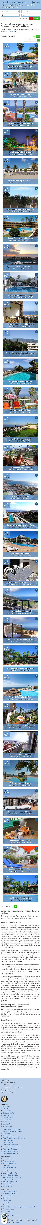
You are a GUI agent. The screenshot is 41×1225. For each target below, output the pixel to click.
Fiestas (5, 1204)
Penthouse (6, 1122)
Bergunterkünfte (8, 1113)
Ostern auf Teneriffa (9, 1179)
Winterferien (7, 1186)
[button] (30, 11)
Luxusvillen (7, 1119)
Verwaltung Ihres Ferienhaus (12, 1131)
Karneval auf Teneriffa (10, 1175)
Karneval (6, 1202)
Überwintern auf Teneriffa (11, 1147)
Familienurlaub (8, 1140)
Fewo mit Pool (8, 1117)
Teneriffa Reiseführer (10, 1191)
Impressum (18, 1222)
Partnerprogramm (9, 1161)
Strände (5, 1198)
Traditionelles (7, 1211)
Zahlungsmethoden (9, 1167)
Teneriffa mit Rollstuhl (10, 1144)
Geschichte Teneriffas (10, 1215)
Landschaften (7, 1200)
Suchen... (36, 18)
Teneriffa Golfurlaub (10, 1149)
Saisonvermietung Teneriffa (12, 1136)
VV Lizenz (6, 1134)
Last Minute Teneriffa (10, 1173)
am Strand (6, 1106)
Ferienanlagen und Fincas (11, 1151)
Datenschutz (7, 1165)
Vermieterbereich (9, 1159)
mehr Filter (22, 18)
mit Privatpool (8, 1126)
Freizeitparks (7, 1196)
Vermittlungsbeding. (10, 1163)
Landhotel (6, 1124)
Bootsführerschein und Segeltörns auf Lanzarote (19, 1207)
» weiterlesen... (12, 31)
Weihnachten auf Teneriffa (12, 1177)
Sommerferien (7, 1184)
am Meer (5, 1108)
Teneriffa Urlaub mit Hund (12, 1129)
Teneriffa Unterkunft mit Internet (14, 1138)
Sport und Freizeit (9, 1209)
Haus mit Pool (7, 1115)
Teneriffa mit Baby (9, 1142)
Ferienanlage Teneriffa (10, 1153)
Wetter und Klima (9, 1193)
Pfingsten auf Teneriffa (10, 1182)
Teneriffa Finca (8, 1111)
